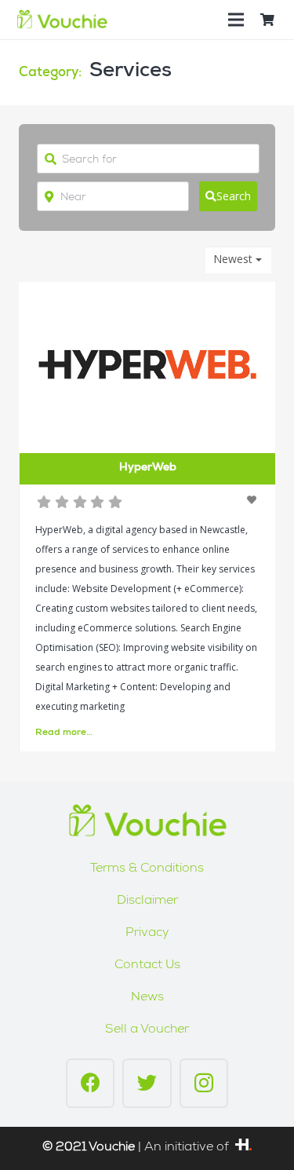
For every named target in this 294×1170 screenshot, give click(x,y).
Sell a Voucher (147, 1030)
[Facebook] (90, 1083)
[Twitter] (147, 1083)
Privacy (147, 933)
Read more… (64, 733)
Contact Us (147, 966)
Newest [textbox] (232, 259)
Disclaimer (147, 901)
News (147, 998)
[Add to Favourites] (253, 499)
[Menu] (236, 19)
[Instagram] (204, 1083)
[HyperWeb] (243, 1148)
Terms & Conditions (147, 869)
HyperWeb (147, 468)
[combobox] (238, 260)
